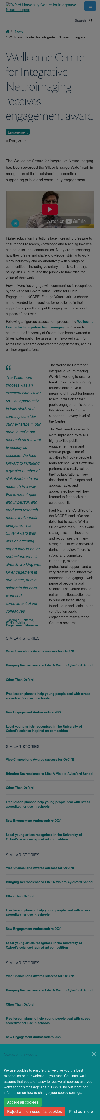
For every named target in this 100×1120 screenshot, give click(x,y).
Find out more (81, 1111)
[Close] (94, 1054)
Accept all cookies (22, 1102)
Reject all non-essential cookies (34, 1111)
